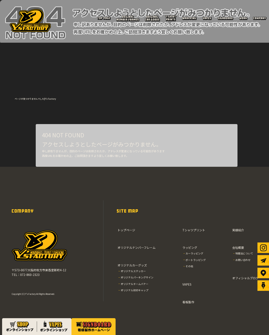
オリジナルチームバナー (134, 284)
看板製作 (225, 18)
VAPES (207, 18)
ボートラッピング (196, 260)
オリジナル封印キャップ (134, 290)
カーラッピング (194, 253)
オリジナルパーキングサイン (137, 277)
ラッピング (189, 18)
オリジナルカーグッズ (152, 18)
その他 (189, 266)
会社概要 (259, 18)
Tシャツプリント (170, 18)
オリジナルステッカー (133, 271)
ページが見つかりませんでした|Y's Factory (35, 98)
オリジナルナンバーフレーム (127, 18)
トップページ (103, 18)
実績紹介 (243, 18)
